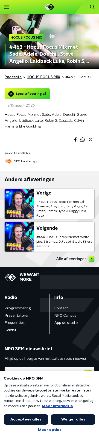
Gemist (10, 330)
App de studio (66, 323)
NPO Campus (65, 315)
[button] (6, 7)
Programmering (18, 308)
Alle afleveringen (71, 259)
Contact (61, 308)
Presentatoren (17, 315)
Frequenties (15, 323)
